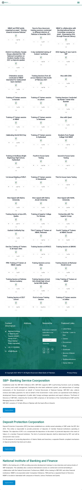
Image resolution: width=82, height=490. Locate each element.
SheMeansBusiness (69, 359)
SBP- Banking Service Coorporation (26, 380)
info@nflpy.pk (12, 351)
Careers (65, 339)
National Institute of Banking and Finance (30, 461)
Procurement (67, 342)
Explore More (9, 410)
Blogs (64, 346)
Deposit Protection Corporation (23, 422)
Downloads (66, 349)
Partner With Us (68, 363)
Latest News (67, 329)
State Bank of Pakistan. (47, 373)
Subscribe (46, 343)
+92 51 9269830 (14, 347)
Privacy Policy (72, 373)
